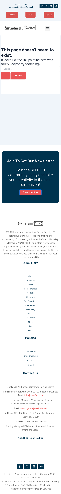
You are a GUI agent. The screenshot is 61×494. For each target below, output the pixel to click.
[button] (47, 28)
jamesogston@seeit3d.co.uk (34, 408)
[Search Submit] (5, 75)
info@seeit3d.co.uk (33, 395)
